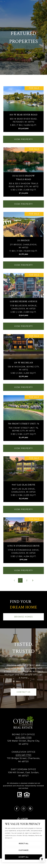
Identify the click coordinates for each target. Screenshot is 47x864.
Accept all (23, 857)
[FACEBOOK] (16, 808)
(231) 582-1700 (23, 737)
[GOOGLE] (30, 808)
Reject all (23, 843)
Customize (23, 850)
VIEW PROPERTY (23, 139)
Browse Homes (23, 617)
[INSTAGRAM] (23, 808)
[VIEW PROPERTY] (23, 137)
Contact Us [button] (23, 692)
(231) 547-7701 (23, 755)
